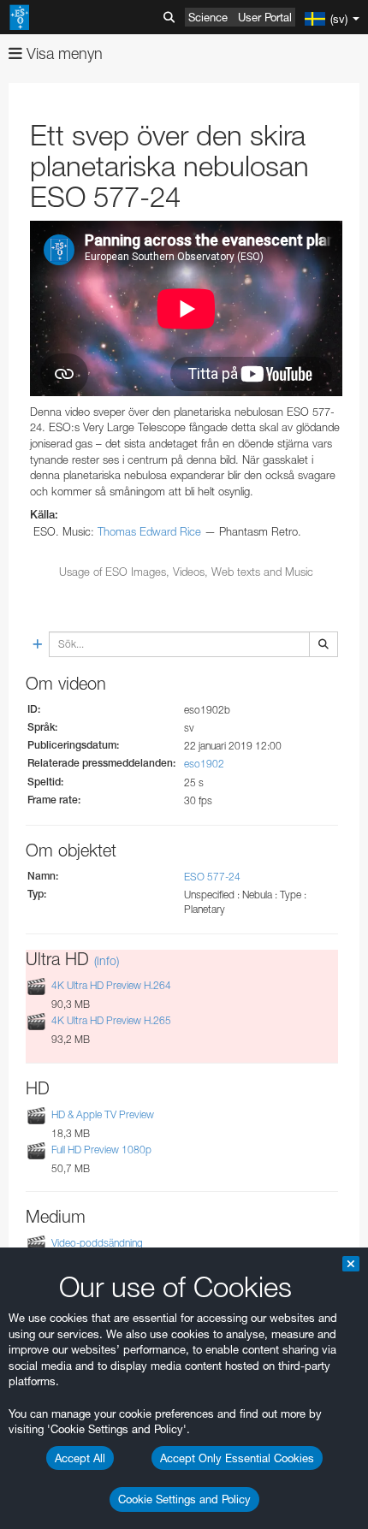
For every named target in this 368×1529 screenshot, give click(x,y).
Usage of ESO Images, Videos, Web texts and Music (186, 571)
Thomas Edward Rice (149, 531)
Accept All (80, 1458)
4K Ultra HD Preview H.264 (111, 985)
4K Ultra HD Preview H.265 (111, 1020)
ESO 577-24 (212, 876)
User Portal (265, 17)
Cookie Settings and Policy (184, 1499)
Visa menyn (62, 53)
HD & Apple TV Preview (102, 1114)
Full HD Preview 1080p (101, 1149)
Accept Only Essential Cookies (237, 1458)
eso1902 (204, 763)
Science (208, 17)
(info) (106, 960)
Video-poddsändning (97, 1242)
